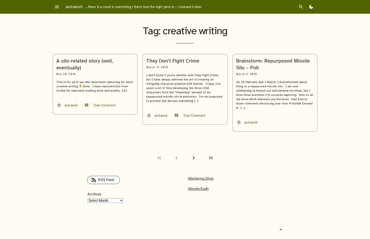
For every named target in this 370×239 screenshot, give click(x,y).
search (300, 6)
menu (57, 6)
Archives (94, 194)
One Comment (100, 105)
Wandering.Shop (200, 178)
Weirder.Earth (198, 189)
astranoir (74, 6)
